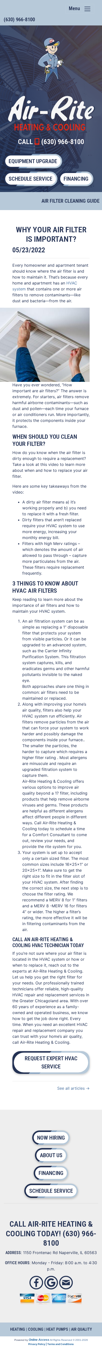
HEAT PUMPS (57, 1329)
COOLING (35, 1329)
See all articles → (73, 1088)
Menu (76, 8)
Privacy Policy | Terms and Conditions (51, 1344)
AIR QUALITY (81, 1329)
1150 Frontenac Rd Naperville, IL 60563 (60, 1252)
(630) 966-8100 (19, 19)
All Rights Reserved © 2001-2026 (69, 1340)
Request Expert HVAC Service (51, 1062)
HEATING (17, 1329)
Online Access (39, 1340)
